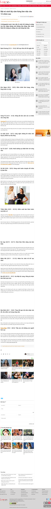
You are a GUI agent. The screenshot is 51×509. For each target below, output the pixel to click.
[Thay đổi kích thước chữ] (18, 16)
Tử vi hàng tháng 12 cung (40, 34)
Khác (46, 5)
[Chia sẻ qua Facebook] (1, 354)
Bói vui (10, 5)
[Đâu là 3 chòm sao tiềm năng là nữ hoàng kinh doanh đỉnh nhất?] (6, 445)
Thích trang (39, 135)
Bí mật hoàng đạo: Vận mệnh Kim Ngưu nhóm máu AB (10, 21)
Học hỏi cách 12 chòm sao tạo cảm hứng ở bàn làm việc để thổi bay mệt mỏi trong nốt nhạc (26, 480)
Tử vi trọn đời (13, 494)
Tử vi (7, 5)
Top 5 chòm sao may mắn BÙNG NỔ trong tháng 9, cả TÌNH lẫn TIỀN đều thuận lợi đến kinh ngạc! (44, 95)
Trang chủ (2, 8)
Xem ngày (3, 5)
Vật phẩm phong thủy (24, 492)
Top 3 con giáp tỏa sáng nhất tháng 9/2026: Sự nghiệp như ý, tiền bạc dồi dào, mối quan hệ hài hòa (44, 78)
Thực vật (38, 45)
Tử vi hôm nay (38, 31)
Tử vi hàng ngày (13, 492)
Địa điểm (45, 53)
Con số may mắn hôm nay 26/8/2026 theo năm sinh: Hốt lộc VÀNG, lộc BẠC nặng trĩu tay (44, 90)
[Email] (7, 354)
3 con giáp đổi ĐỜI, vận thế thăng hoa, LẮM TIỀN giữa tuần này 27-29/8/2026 (43, 101)
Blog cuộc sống (34, 5)
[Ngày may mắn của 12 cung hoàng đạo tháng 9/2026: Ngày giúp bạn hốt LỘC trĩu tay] (28, 445)
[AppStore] (47, 507)
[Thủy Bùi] (25, 354)
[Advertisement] (15, 36)
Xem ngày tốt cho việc (3, 494)
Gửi (33, 412)
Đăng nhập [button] (49, 1)
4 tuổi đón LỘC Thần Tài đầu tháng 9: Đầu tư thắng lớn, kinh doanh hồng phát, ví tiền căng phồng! (44, 73)
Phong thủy (19, 5)
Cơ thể (38, 47)
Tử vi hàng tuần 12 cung (40, 36)
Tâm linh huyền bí (44, 494)
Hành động (46, 49)
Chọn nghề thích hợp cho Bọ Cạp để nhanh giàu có (9, 19)
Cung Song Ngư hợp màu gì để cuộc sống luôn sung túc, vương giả (13, 346)
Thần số (39, 5)
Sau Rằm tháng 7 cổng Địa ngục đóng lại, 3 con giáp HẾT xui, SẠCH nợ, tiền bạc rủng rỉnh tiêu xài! (44, 62)
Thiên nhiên (39, 49)
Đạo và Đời (29, 5)
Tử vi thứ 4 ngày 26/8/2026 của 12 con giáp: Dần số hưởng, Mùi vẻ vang (44, 67)
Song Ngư (4, 328)
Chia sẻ (48, 135)
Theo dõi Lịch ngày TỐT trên (24, 16)
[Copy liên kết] (9, 354)
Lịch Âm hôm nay (2, 492)
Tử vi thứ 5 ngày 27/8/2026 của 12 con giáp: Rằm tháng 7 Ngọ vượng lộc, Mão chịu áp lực (44, 84)
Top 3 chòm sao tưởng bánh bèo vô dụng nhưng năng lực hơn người (17, 451)
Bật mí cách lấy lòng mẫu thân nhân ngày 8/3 (26, 483)
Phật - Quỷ (38, 51)
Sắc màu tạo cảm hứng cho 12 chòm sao (25, 477)
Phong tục (42, 5)
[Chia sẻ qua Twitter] (3, 354)
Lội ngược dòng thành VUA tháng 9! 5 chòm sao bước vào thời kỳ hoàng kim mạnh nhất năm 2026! (43, 112)
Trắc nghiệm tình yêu (39, 29)
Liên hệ (26, 507)
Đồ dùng (45, 47)
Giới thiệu (10, 507)
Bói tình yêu (33, 494)
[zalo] (5, 354)
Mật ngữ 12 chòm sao (13, 8)
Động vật (45, 45)
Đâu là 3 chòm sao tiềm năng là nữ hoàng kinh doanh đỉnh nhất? (6, 451)
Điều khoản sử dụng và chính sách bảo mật (19, 507)
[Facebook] (47, 499)
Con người (45, 51)
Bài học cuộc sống (45, 492)
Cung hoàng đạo (14, 5)
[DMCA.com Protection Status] (12, 503)
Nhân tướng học (24, 5)
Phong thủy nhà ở (23, 494)
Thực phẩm (39, 53)
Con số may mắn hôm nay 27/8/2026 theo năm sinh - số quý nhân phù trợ (43, 107)
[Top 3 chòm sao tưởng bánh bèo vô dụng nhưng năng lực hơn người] (17, 445)
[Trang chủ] (1, 6)
